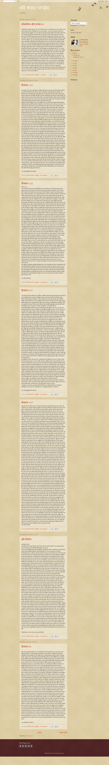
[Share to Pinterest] (56, 75)
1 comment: (43, 74)
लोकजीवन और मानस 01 (32, 24)
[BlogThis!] (51, 75)
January (76, 55)
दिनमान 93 (26, 646)
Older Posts (63, 732)
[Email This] (49, 75)
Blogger (62, 753)
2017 (73, 63)
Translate (82, 25)
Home (39, 732)
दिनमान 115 (27, 402)
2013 (73, 70)
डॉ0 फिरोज (26, 539)
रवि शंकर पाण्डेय (84, 39)
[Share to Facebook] (54, 75)
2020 (73, 53)
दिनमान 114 (27, 85)
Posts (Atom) (29, 735)
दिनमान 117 (27, 290)
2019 (73, 60)
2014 (73, 67)
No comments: (44, 175)
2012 (73, 72)
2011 (73, 75)
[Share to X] (53, 75)
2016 (73, 65)
